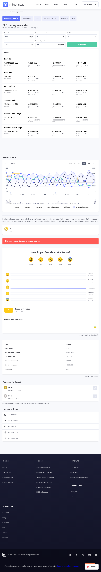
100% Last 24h (91, 286)
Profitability (27, 18)
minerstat (13, 4)
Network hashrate (50, 18)
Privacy (5, 537)
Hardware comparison (79, 477)
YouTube (89, 554)
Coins (38, 4)
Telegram (83, 554)
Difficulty (64, 18)
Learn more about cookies (68, 566)
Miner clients (7, 477)
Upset (60, 264)
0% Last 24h (91, 274)
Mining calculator (11, 18)
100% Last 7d (91, 288)
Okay (40, 264)
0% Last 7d (90, 276)
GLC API (87, 376)
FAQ (73, 18)
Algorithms (6, 472)
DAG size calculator (44, 487)
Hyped (31, 264)
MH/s (31, 37)
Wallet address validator (46, 477)
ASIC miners (75, 467)
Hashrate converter (44, 472)
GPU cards (74, 472)
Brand (4, 527)
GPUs (47, 4)
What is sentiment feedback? (88, 335)
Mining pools (7, 482)
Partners (5, 522)
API (71, 496)
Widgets (73, 491)
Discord (96, 554)
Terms (4, 532)
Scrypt (68, 348)
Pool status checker (44, 482)
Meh (50, 264)
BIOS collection (42, 492)
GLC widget (94, 376)
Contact (75, 4)
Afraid (70, 264)
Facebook (76, 554)
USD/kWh (60, 45)
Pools (38, 18)
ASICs (56, 4)
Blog (4, 517)
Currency (7, 41)
